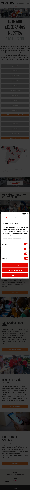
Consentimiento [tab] (6, 218)
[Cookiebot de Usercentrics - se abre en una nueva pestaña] (21, 214)
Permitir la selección (15, 270)
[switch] (26, 249)
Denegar (15, 275)
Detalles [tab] (15, 218)
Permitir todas (15, 265)
